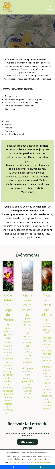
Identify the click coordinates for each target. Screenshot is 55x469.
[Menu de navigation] (50, 7)
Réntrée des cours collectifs (27, 305)
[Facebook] (14, 467)
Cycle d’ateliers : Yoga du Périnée (8, 310)
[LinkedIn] (41, 467)
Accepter (15, 462)
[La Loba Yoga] (7, 7)
